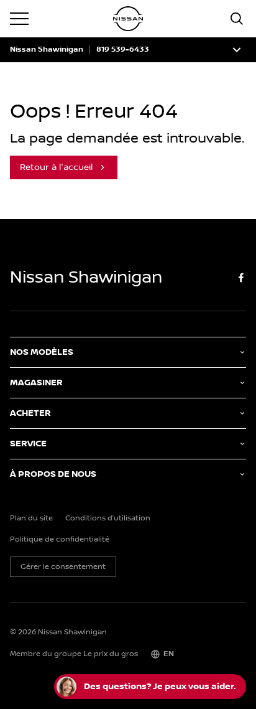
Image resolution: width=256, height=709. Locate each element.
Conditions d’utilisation (107, 518)
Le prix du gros (110, 654)
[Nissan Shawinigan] (128, 18)
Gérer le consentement (63, 566)
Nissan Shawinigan (46, 49)
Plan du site (31, 518)
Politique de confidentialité (59, 539)
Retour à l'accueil (56, 167)
